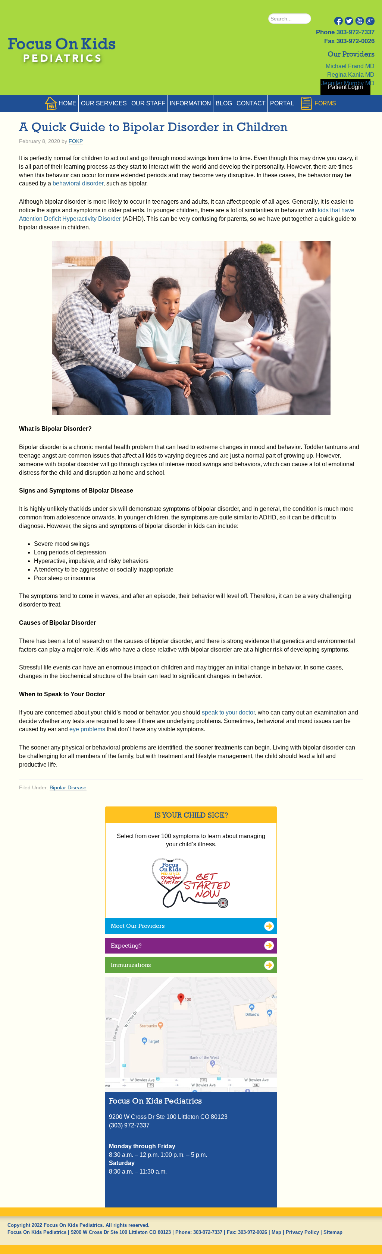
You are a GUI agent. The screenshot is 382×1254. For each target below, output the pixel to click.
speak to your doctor (228, 712)
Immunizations (131, 964)
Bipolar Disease (68, 787)
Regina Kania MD (351, 74)
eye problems (87, 729)
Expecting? (126, 945)
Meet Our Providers (138, 925)
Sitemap (332, 1232)
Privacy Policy (302, 1232)
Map (276, 1232)
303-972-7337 (355, 32)
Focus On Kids (61, 51)
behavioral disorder (78, 183)
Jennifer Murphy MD (348, 83)
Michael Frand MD (350, 66)
